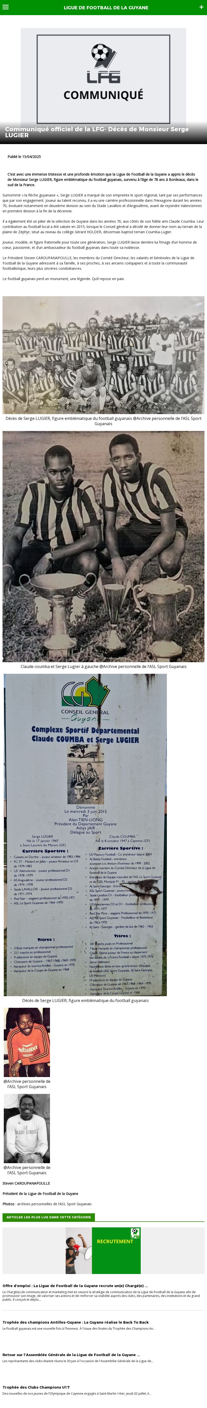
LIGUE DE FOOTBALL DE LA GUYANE (106, 8)
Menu (8, 7)
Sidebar (201, 7)
